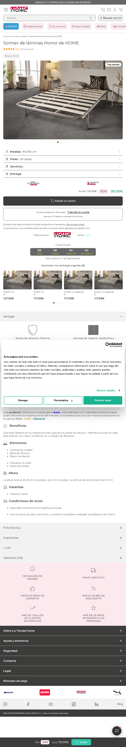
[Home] (81, 692)
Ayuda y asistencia (15, 640)
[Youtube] (51, 704)
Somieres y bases (19, 36)
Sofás (103, 26)
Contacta (9, 660)
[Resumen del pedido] (121, 10)
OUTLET (12, 26)
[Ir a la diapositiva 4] (68, 142)
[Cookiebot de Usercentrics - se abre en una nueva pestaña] (108, 344)
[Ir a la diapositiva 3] (64, 142)
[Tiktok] (74, 704)
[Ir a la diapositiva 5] (64, 303)
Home (6, 36)
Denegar (23, 400)
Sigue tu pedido (82, 26)
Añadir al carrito (65, 201)
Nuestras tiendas (34, 26)
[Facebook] (28, 704)
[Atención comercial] (103, 10)
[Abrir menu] (6, 10)
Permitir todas (103, 400)
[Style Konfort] (117, 692)
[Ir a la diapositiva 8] (72, 303)
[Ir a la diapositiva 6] (67, 303)
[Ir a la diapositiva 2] (61, 142)
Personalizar (61, 400)
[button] (18, 49)
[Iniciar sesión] (115, 10)
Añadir (84, 742)
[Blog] (120, 704)
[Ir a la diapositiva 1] (58, 142)
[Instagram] (5, 704)
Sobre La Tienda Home (19, 630)
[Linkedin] (97, 704)
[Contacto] (109, 10)
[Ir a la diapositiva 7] (69, 303)
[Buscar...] (91, 17)
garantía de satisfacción (77, 228)
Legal (7, 670)
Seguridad (10, 650)
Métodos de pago (15, 681)
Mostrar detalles (106, 390)
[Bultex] (8, 692)
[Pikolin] (45, 692)
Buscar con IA (112, 18)
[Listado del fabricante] (63, 235)
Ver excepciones (75, 224)
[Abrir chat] (116, 730)
